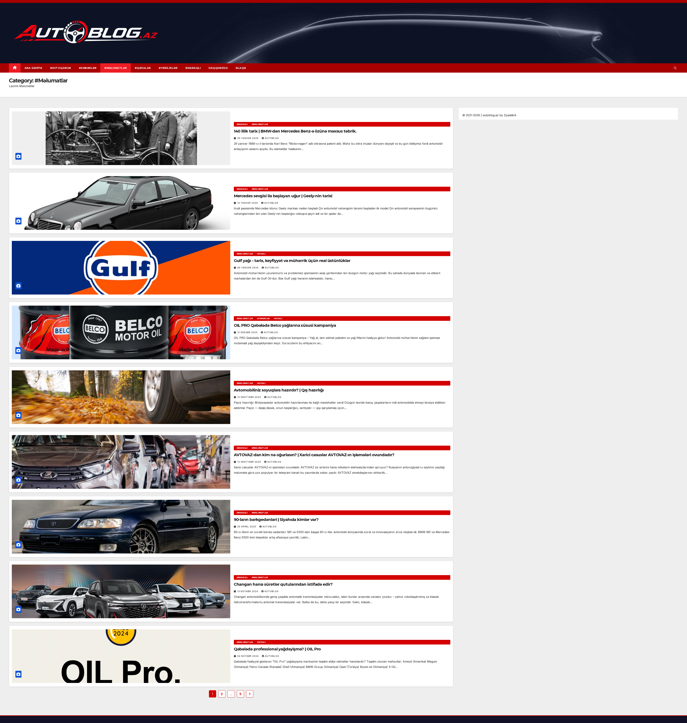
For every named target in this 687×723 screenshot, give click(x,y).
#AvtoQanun (60, 68)
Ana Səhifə (33, 68)
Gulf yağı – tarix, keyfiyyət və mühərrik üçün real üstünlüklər (292, 260)
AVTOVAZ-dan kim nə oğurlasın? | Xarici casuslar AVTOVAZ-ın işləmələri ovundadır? (314, 454)
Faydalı (261, 254)
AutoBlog (272, 138)
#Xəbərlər (88, 68)
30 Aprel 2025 (247, 526)
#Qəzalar (143, 68)
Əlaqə (241, 68)
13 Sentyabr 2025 (249, 397)
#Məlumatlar (115, 68)
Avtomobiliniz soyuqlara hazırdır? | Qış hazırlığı (279, 390)
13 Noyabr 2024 (248, 591)
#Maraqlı (193, 68)
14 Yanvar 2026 (248, 203)
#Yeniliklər (168, 68)
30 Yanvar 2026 (248, 138)
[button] (675, 68)
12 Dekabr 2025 (247, 332)
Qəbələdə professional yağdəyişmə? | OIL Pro (277, 649)
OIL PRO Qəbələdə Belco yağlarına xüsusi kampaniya (285, 325)
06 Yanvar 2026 (248, 267)
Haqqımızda (218, 68)
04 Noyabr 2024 (248, 656)
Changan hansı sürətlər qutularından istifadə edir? (283, 584)
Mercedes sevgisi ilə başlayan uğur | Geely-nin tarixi (283, 195)
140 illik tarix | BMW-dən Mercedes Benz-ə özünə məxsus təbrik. (295, 131)
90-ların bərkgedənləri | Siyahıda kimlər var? (276, 519)
